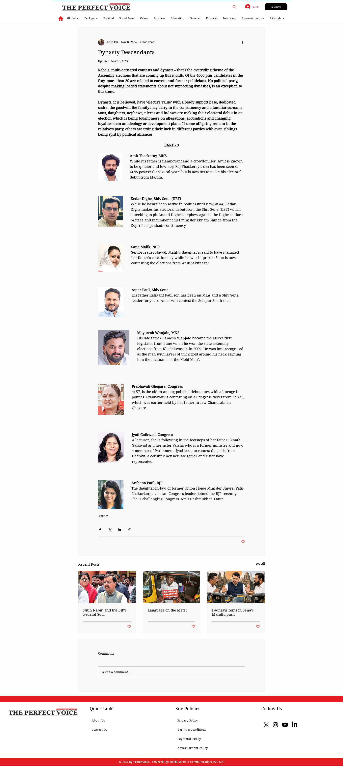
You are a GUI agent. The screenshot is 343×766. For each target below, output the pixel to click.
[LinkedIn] (294, 724)
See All (260, 563)
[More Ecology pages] (97, 18)
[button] (234, 7)
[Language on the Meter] (171, 587)
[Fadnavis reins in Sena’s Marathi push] (236, 587)
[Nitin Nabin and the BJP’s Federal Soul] (107, 587)
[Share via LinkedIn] (119, 529)
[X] (266, 724)
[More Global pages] (78, 18)
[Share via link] (129, 529)
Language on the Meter (167, 610)
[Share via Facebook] (100, 529)
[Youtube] (285, 724)
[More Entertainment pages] (264, 18)
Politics (103, 516)
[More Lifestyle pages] (284, 18)
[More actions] (242, 42)
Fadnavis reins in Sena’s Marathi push (233, 612)
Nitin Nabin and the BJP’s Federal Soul (105, 612)
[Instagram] (275, 724)
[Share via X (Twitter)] (110, 529)
